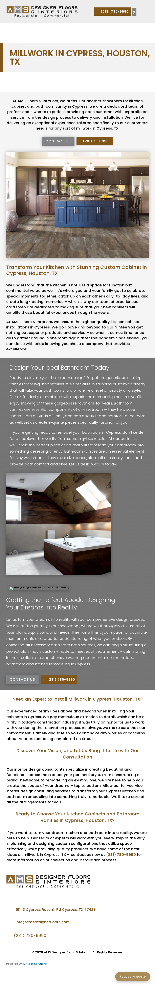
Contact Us (58, 141)
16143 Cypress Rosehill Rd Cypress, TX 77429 (56, 909)
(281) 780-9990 (115, 11)
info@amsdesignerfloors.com (43, 921)
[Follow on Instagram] (23, 894)
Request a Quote (133, 977)
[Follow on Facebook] (11, 894)
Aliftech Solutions (35, 964)
